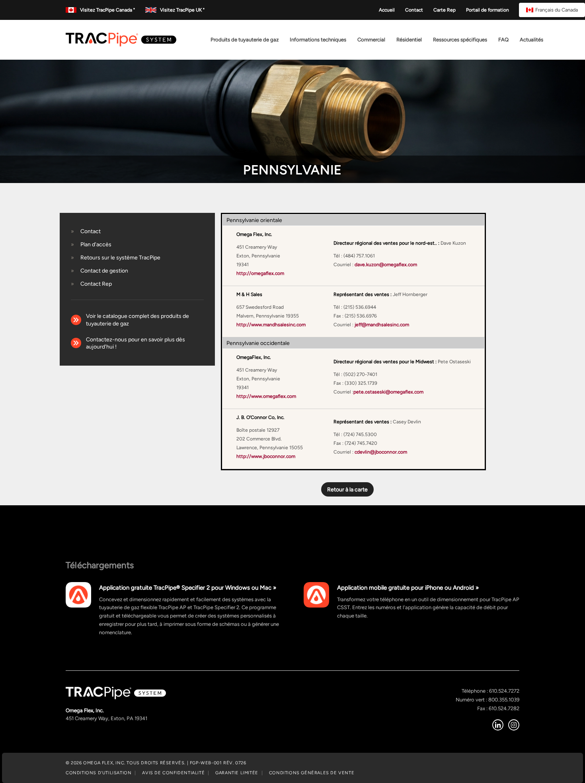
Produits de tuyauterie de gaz (245, 40)
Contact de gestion (104, 270)
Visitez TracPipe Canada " (107, 10)
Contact (414, 10)
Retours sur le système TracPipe (120, 257)
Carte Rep (444, 10)
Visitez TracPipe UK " (182, 10)
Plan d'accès (95, 244)
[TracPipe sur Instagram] (513, 724)
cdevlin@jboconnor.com (381, 452)
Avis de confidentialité (173, 772)
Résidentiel (409, 40)
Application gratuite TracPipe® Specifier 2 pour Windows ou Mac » (187, 587)
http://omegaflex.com (260, 273)
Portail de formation (487, 10)
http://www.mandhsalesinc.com (271, 324)
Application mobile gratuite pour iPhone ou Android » (408, 587)
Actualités (531, 40)
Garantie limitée (236, 772)
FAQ (503, 40)
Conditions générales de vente (311, 772)
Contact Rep (96, 283)
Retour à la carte (347, 489)
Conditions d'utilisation (98, 772)
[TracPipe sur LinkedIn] (497, 724)
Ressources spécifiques (460, 40)
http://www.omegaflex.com (266, 396)
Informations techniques (318, 40)
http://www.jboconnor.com (265, 456)
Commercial (371, 40)
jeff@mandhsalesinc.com (382, 324)
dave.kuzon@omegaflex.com (386, 264)
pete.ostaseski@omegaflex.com (388, 392)
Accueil (387, 10)
